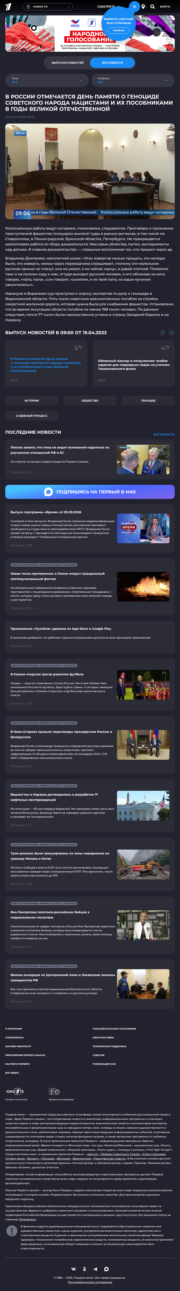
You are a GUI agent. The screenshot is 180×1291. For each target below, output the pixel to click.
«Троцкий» (47, 1158)
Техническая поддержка (109, 1046)
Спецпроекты (14, 1037)
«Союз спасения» (154, 1154)
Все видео (12, 1072)
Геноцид (148, 400)
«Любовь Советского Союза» (120, 1154)
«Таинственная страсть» (109, 1158)
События (98, 1055)
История (32, 400)
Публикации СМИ (104, 1064)
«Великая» (63, 1158)
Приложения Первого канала (25, 1055)
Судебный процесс (32, 415)
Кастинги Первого (17, 1064)
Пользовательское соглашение (114, 1028)
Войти (165, 6)
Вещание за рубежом (61, 1099)
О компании (13, 1028)
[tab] (67, 62)
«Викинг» (32, 1158)
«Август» (93, 1154)
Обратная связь (103, 1037)
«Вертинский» (82, 1158)
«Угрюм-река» (15, 1158)
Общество (89, 400)
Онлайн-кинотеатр (18, 1046)
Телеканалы (27, 1219)
